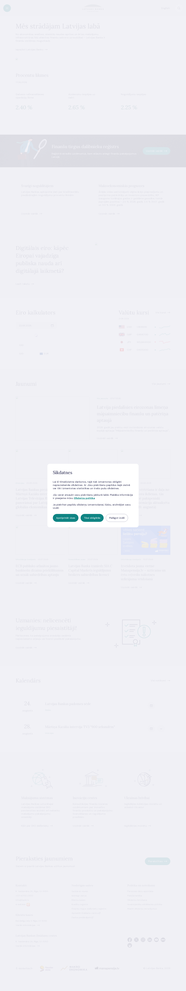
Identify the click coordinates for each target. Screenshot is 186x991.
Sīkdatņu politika (84, 498)
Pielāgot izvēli (117, 518)
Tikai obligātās (92, 518)
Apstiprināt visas (65, 518)
